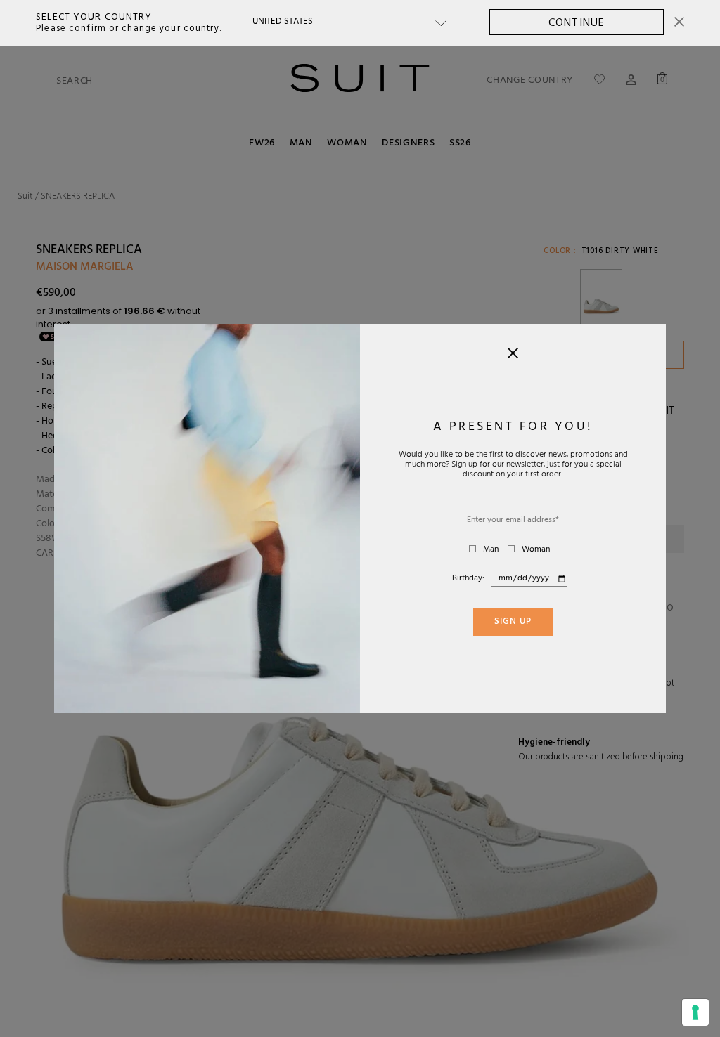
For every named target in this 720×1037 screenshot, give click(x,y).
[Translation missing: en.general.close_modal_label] (513, 356)
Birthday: (468, 579)
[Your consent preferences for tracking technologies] (695, 1012)
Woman (536, 550)
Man (491, 550)
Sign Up (513, 622)
